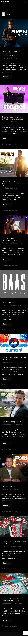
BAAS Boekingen (9, 302)
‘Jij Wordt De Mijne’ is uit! (11, 422)
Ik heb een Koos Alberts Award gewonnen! (11, 239)
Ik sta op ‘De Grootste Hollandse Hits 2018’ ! (10, 600)
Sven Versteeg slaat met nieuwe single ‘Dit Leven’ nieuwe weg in (11, 53)
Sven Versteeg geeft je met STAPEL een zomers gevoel (12, 118)
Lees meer (7, 77)
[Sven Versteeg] (4, 2)
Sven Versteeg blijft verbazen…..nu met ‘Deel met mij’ (13, 183)
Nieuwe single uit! (9, 486)
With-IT (15, 634)
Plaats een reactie (10, 144)
